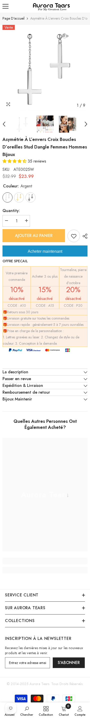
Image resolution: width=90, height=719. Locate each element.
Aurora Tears (39, 683)
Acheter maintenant (45, 251)
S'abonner (69, 662)
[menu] (5, 6)
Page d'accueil (13, 18)
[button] (15, 161)
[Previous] (4, 124)
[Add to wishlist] (74, 236)
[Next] (86, 124)
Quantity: (11, 211)
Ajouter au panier (33, 235)
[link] (45, 561)
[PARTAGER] (84, 236)
